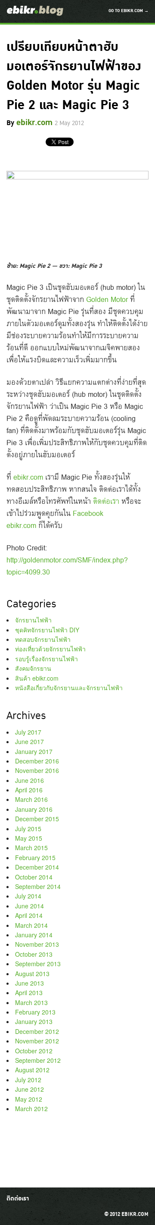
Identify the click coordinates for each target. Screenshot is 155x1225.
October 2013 (34, 954)
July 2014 (28, 896)
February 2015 (35, 857)
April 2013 (29, 992)
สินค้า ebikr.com (37, 678)
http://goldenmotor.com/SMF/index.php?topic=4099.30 (67, 565)
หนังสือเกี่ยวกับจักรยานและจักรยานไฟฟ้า (69, 687)
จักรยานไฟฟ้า (33, 620)
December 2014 (37, 867)
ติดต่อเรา (106, 501)
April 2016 (29, 789)
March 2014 (31, 925)
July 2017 (28, 732)
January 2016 (34, 809)
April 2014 (29, 915)
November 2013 (37, 944)
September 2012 (38, 1060)
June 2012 (29, 1089)
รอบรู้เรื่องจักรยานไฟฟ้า (46, 658)
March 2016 (31, 799)
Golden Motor (107, 299)
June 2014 (29, 905)
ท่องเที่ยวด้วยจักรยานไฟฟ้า (50, 648)
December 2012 (37, 1031)
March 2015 (31, 847)
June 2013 (29, 983)
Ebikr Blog (35, 10)
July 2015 (28, 828)
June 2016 (29, 780)
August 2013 (32, 973)
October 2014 (34, 877)
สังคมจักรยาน (33, 668)
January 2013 (34, 1021)
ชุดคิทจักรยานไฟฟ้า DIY (47, 629)
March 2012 (31, 1108)
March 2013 (31, 1002)
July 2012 (28, 1079)
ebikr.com (28, 477)
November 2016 (37, 770)
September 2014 (38, 886)
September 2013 (38, 963)
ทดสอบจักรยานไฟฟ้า (43, 639)
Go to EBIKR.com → (128, 11)
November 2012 (37, 1041)
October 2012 (34, 1050)
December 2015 (37, 818)
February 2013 (35, 1012)
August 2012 (32, 1069)
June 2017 (29, 741)
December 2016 (37, 761)
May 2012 (28, 1099)
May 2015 (28, 838)
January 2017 (34, 751)
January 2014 (34, 934)
